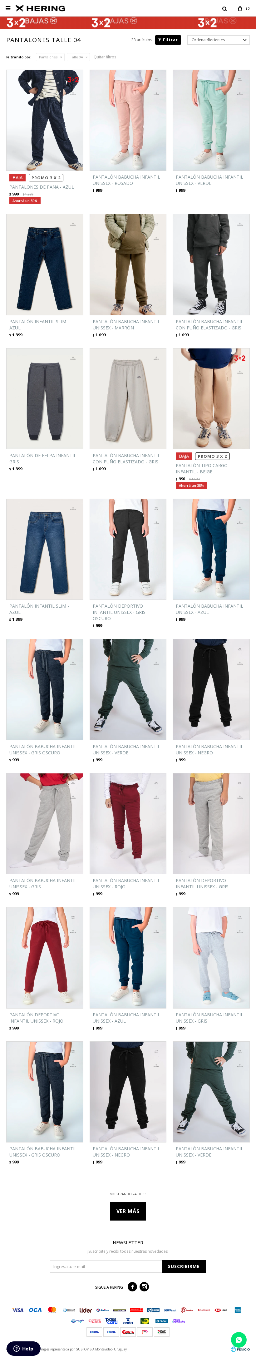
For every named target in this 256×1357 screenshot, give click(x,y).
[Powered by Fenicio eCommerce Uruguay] (240, 1349)
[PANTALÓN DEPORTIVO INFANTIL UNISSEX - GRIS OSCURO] (128, 549)
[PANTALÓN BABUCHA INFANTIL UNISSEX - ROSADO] (128, 120)
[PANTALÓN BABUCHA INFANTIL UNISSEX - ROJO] (128, 823)
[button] (224, 8)
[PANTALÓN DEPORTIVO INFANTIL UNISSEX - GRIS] (211, 823)
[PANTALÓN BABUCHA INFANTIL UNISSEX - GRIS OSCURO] (44, 689)
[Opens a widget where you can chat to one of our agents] (23, 1349)
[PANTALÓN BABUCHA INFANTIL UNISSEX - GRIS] (44, 823)
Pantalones (48, 57)
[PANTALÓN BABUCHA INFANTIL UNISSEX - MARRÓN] (128, 264)
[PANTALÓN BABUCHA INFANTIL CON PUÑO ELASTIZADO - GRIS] (211, 264)
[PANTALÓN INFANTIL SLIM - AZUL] (44, 264)
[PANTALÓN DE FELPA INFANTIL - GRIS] (44, 398)
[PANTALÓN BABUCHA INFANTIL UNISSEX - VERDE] (211, 120)
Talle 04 (76, 57)
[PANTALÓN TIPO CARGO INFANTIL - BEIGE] (211, 398)
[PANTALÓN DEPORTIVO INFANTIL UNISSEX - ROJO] (44, 957)
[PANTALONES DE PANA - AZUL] (44, 120)
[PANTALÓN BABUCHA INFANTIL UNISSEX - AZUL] (211, 549)
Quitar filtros (105, 57)
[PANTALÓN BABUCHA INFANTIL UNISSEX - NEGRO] (211, 689)
